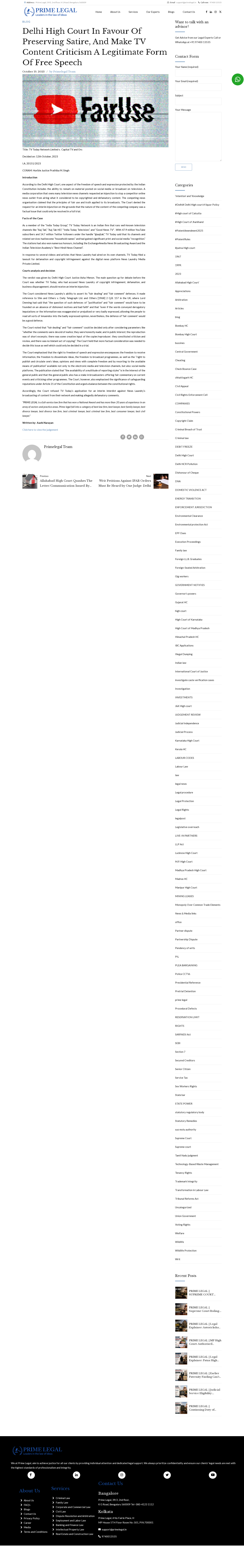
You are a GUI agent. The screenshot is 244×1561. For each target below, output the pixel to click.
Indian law (180, 662)
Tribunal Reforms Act (187, 1198)
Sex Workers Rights (186, 1086)
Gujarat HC (181, 602)
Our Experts (153, 11)
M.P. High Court (184, 861)
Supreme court (183, 1146)
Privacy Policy (32, 1518)
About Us (115, 11)
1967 (178, 256)
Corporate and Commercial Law (73, 1506)
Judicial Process (184, 731)
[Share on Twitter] (129, 437)
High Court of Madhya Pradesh (192, 628)
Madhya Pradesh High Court (190, 870)
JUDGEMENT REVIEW (188, 714)
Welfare (179, 1233)
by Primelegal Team (62, 71)
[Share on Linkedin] (135, 437)
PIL (177, 956)
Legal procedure (184, 792)
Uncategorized (183, 1207)
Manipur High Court (186, 887)
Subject (179, 95)
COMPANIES (182, 403)
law (177, 775)
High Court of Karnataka (188, 619)
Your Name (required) (186, 66)
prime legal (181, 999)
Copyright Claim (184, 420)
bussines (180, 342)
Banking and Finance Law (69, 1524)
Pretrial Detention (185, 991)
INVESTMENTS (184, 697)
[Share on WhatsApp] (141, 437)
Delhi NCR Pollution (186, 463)
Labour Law (181, 766)
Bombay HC (181, 325)
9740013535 (109, 1536)
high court (180, 610)
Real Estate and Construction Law (74, 1533)
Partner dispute (183, 930)
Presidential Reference (188, 982)
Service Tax (181, 1077)
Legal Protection (184, 801)
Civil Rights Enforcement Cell (191, 394)
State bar (180, 1094)
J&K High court (183, 705)
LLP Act (179, 844)
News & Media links (185, 913)
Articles (179, 308)
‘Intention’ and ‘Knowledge (189, 195)
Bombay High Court (186, 334)
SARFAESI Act (183, 1034)
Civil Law (61, 1511)
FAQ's (27, 1504)
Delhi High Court (184, 455)
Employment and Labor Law (71, 1520)
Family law (181, 550)
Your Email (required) (186, 81)
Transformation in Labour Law (191, 1189)
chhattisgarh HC (184, 377)
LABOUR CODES (184, 757)
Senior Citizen (183, 1068)
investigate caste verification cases (194, 680)
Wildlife (179, 1241)
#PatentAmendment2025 (189, 230)
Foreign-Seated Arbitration (190, 567)
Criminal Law (63, 1498)
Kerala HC (180, 749)
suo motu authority (185, 1129)
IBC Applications (184, 645)
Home (98, 11)
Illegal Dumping (184, 654)
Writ (177, 1259)
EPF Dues (180, 533)
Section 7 (180, 1051)
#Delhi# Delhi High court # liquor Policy (197, 204)
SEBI (177, 1043)
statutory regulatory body (189, 1112)
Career (27, 1522)
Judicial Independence (187, 723)
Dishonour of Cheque (187, 472)
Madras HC (181, 878)
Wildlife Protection (186, 1250)
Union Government (185, 1215)
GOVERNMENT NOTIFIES (190, 584)
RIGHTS (179, 1025)
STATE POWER (183, 1103)
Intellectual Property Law (70, 1529)
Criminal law (182, 438)
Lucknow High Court (186, 852)
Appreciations (183, 291)
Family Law (62, 1502)
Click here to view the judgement (40, 429)
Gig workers (182, 576)
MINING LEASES (184, 896)
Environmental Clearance (189, 515)
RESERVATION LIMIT (187, 1017)
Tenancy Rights (183, 1172)
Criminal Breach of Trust (188, 429)
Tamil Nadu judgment (186, 1155)
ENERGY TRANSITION (188, 498)
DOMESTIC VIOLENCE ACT (191, 489)
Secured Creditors (185, 1060)
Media (27, 1527)
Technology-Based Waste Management (197, 1164)
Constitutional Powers (187, 412)
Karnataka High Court (187, 740)
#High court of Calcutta (188, 213)
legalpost (180, 818)
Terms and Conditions (35, 1531)
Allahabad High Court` (187, 282)
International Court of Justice (191, 671)
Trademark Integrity (186, 1181)
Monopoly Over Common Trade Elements (197, 904)
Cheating (180, 360)
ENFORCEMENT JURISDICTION (193, 507)
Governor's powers (185, 593)
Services (133, 11)
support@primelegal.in (114, 1529)
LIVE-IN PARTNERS (186, 835)
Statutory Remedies (186, 1120)
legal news (181, 783)
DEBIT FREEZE (184, 446)
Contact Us (189, 11)
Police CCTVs (182, 973)
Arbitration (181, 299)
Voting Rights (182, 1224)
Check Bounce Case (186, 368)
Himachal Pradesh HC (187, 636)
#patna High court (185, 247)
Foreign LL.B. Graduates (188, 559)
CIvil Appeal (181, 386)
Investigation (182, 688)
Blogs (171, 11)
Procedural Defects (186, 1008)
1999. (178, 265)
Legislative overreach (187, 826)
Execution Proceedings (188, 541)
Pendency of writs (185, 947)
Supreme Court (183, 1138)
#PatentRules (182, 239)
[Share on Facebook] (122, 437)
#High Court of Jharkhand (189, 221)
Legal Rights (182, 809)
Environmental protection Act (191, 524)
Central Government (186, 351)
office (178, 922)
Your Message (183, 109)
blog (26, 21)
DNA (178, 481)
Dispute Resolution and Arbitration (75, 1515)
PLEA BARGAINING (186, 965)
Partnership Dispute (186, 939)
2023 (178, 273)
